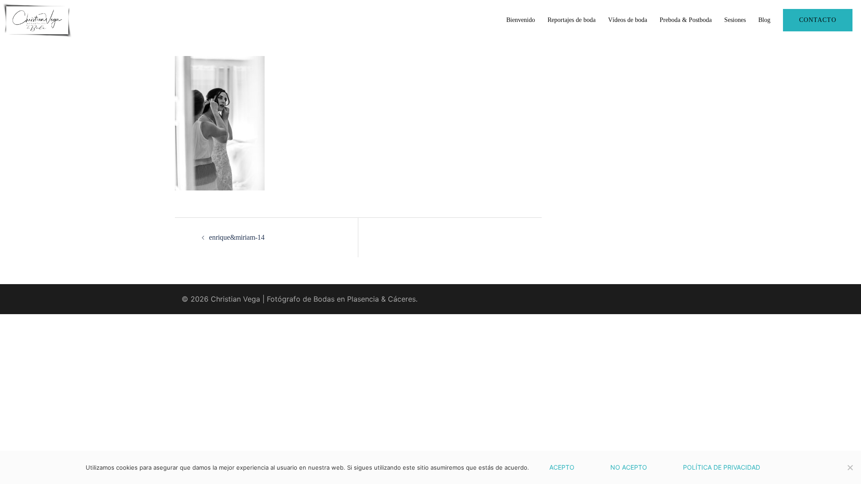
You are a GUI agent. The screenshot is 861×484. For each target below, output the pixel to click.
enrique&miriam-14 (237, 237)
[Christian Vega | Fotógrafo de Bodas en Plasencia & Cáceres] (37, 19)
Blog (764, 20)
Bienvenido (520, 20)
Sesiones (735, 20)
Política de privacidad (721, 467)
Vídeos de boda (627, 20)
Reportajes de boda (572, 20)
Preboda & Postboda (686, 20)
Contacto (817, 20)
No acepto (628, 467)
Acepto (561, 467)
